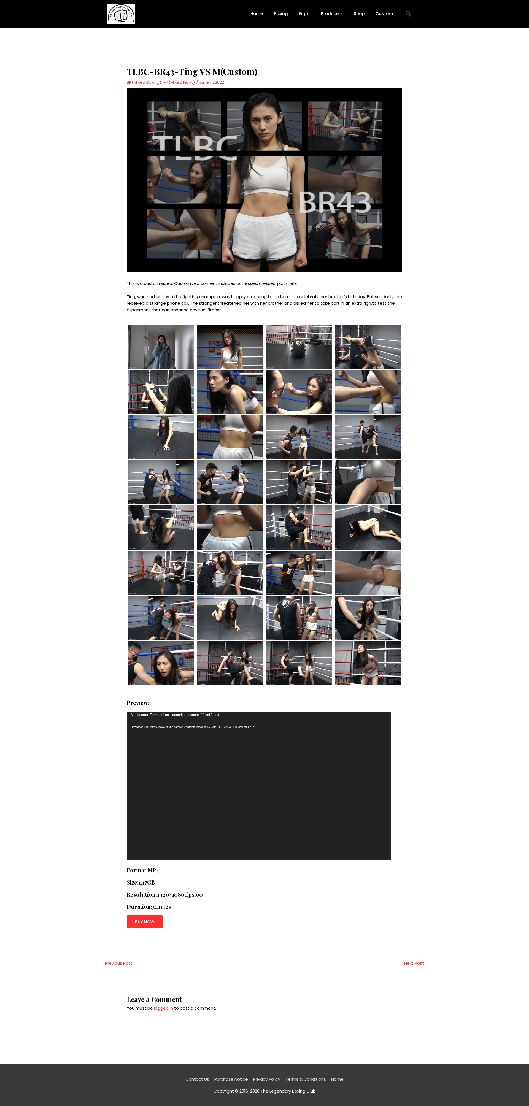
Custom (384, 14)
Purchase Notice (231, 1079)
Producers (332, 14)
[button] (408, 13)
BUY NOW (145, 921)
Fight (304, 14)
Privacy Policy (266, 1079)
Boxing (281, 14)
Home (256, 14)
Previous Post (116, 963)
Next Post (416, 963)
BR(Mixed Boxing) (144, 82)
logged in (163, 1008)
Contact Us (197, 1079)
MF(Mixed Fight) (179, 82)
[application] (259, 786)
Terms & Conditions (305, 1079)
